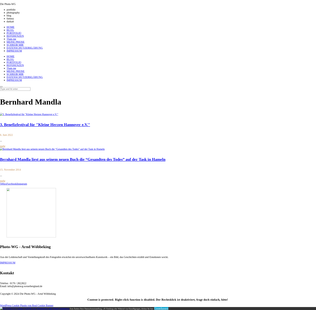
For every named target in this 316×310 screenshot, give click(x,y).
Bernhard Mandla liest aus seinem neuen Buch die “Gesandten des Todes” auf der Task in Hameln (82, 159)
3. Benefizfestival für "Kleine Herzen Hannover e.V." (45, 124)
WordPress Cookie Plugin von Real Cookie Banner (26, 305)
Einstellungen (161, 308)
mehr (2, 146)
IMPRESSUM (7, 262)
